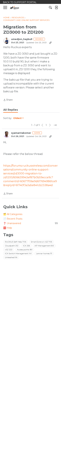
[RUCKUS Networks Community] (14, 7)
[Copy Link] (50, 42)
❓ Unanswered (30, 223)
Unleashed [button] (11, 257)
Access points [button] (24, 249)
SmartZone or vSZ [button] (41, 242)
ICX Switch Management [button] (18, 253)
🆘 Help (7, 227)
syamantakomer (21, 133)
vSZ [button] (8, 249)
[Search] (50, 7)
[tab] (10, 110)
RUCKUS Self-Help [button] (15, 242)
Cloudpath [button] (11, 245)
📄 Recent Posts (12, 218)
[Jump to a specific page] (55, 125)
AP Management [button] (44, 245)
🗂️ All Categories (12, 214)
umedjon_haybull (21, 39)
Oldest (17, 118)
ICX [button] (26, 245)
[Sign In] (56, 7)
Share (8, 100)
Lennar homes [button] (44, 253)
